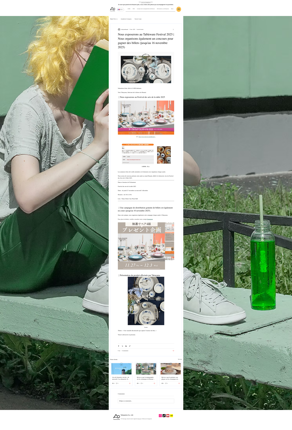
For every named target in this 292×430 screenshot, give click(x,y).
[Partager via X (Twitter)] (122, 346)
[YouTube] (167, 415)
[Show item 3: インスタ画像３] (169, 246)
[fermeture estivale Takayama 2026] (121, 368)
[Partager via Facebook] (118, 346)
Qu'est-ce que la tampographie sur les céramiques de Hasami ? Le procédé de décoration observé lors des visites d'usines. (146, 378)
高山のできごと (114, 19)
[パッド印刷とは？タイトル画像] (146, 368)
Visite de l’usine (138, 19)
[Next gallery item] (163, 246)
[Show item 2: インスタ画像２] (169, 236)
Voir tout (180, 359)
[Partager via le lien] (129, 346)
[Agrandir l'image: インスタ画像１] (163, 224)
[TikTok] (164, 415)
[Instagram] (160, 415)
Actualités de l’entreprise (126, 19)
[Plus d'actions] (173, 29)
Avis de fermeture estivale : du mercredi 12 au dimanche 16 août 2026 (120, 378)
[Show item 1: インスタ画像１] (169, 226)
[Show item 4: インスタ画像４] (169, 255)
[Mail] (178, 9)
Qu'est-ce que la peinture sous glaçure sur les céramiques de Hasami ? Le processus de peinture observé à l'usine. (170, 378)
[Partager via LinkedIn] (126, 346)
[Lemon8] (171, 415)
